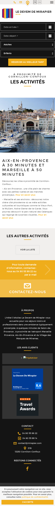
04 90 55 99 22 (24, 271)
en (39, 2)
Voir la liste (27, 249)
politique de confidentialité (35, 497)
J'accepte (27, 502)
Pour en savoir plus (26, 195)
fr (35, 2)
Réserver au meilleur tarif (27, 62)
